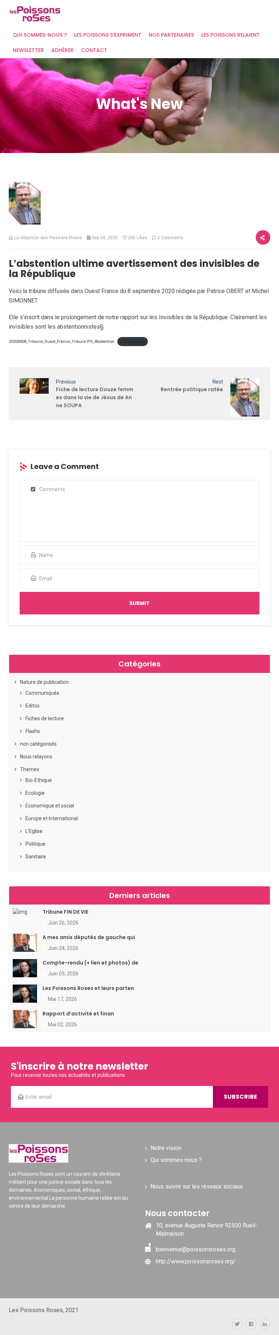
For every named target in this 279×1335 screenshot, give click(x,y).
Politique (35, 844)
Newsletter (28, 50)
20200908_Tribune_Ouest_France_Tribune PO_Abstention (61, 341)
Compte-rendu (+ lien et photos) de (90, 962)
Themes (29, 769)
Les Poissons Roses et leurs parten (88, 988)
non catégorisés (38, 744)
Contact (94, 50)
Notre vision (165, 1147)
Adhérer (62, 50)
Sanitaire (35, 856)
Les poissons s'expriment (107, 35)
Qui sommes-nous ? (40, 35)
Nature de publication (44, 682)
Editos (32, 706)
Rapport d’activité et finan (78, 1013)
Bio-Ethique (38, 780)
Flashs (32, 731)
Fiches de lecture (44, 718)
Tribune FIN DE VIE (65, 911)
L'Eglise (34, 831)
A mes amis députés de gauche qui (89, 937)
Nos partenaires (171, 35)
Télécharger (133, 341)
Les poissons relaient (230, 35)
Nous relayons (36, 756)
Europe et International (51, 818)
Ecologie (35, 793)
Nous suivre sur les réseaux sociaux (196, 1186)
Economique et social (49, 806)
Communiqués (42, 693)
